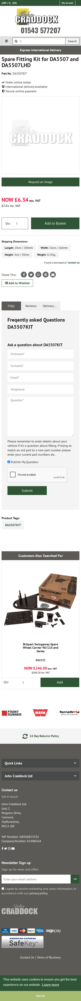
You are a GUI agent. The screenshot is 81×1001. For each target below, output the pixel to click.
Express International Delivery (40, 50)
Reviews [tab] (31, 306)
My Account (67, 2)
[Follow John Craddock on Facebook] (2, 848)
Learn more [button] (50, 984)
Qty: (8, 223)
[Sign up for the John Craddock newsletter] (75, 879)
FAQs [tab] (11, 306)
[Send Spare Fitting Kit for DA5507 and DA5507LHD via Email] (53, 275)
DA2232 (40, 652)
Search (72, 41)
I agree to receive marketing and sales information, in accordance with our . (39, 891)
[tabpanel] (40, 410)
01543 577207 (41, 30)
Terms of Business (49, 957)
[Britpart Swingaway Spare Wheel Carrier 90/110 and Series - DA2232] (40, 600)
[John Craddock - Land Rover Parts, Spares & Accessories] (41, 17)
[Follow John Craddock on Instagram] (9, 848)
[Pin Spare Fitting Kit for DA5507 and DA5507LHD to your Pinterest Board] (46, 275)
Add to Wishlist (19, 283)
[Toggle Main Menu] (6, 41)
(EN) (14, 2)
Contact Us (73, 262)
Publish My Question (24, 462)
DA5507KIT (13, 525)
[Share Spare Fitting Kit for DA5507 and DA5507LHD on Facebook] (24, 275)
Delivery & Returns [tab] (51, 306)
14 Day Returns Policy (44, 736)
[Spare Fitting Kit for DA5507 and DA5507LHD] (40, 135)
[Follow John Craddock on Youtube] (13, 848)
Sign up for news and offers (20, 869)
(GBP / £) (6, 2)
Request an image (40, 182)
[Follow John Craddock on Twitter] (5, 848)
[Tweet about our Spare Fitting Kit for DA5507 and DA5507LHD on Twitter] (31, 275)
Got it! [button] (40, 995)
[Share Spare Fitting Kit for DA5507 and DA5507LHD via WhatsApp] (38, 275)
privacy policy (38, 893)
